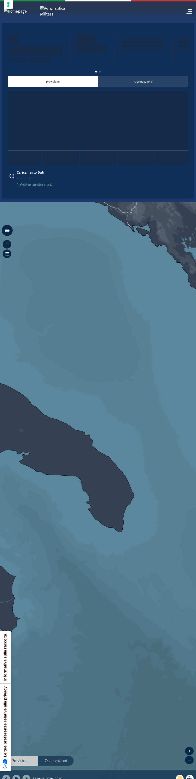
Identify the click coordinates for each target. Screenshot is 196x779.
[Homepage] (15, 12)
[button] (96, 72)
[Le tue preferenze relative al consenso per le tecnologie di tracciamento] (8, 4)
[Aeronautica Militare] (58, 11)
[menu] (187, 11)
